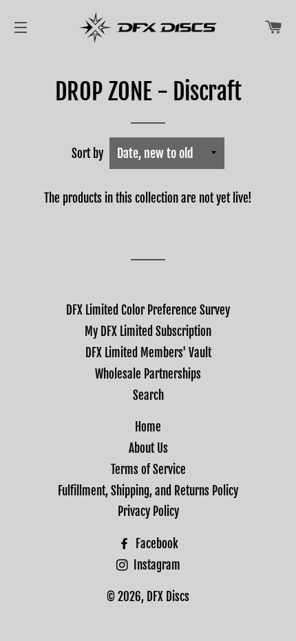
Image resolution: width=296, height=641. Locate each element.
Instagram (155, 565)
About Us (148, 448)
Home (148, 427)
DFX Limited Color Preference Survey (148, 310)
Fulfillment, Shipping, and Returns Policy (148, 491)
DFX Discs (168, 596)
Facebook (155, 544)
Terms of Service (148, 469)
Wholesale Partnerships (148, 374)
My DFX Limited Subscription (148, 331)
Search (148, 395)
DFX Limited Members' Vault (148, 353)
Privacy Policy (148, 511)
